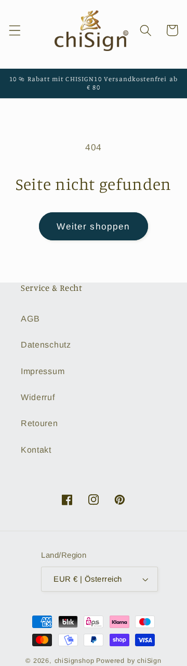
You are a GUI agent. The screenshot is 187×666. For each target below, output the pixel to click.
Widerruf (38, 397)
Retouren (39, 423)
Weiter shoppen (93, 226)
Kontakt (36, 449)
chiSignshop (75, 660)
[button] (15, 30)
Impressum (42, 371)
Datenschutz (46, 344)
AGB (30, 318)
